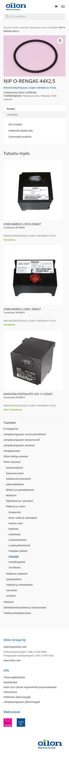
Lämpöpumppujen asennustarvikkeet (25, 434)
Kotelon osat (15, 523)
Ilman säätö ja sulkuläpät (23, 517)
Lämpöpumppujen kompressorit (22, 439)
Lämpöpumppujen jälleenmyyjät (22, 701)
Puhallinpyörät (17, 562)
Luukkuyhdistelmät (19, 545)
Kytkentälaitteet (15, 484)
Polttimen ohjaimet (16, 573)
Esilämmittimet (14, 467)
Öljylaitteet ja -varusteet (19, 500)
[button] (60, 41)
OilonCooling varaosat (16, 456)
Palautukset (10, 692)
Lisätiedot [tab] (12, 114)
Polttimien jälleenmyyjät (17, 697)
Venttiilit (11, 595)
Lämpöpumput (12, 450)
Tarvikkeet (14, 567)
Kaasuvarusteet (14, 473)
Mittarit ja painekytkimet (20, 489)
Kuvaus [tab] (11, 108)
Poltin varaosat (20, 27)
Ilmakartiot (15, 512)
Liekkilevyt (14, 534)
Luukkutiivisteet (17, 539)
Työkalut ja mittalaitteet (19, 584)
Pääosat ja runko (38, 27)
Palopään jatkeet (18, 550)
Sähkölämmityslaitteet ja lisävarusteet (25, 607)
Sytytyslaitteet (14, 579)
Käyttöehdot (10, 682)
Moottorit (11, 495)
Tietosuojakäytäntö (14, 677)
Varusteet (11, 590)
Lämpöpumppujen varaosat (19, 445)
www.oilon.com (12, 660)
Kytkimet (13, 528)
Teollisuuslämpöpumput (17, 613)
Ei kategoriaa (11, 428)
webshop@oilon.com (15, 646)
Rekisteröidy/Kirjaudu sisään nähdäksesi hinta (30, 87)
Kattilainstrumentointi (18, 478)
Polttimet (9, 602)
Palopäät (52, 27)
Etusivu (7, 27)
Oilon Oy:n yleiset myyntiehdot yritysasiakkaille (30, 687)
